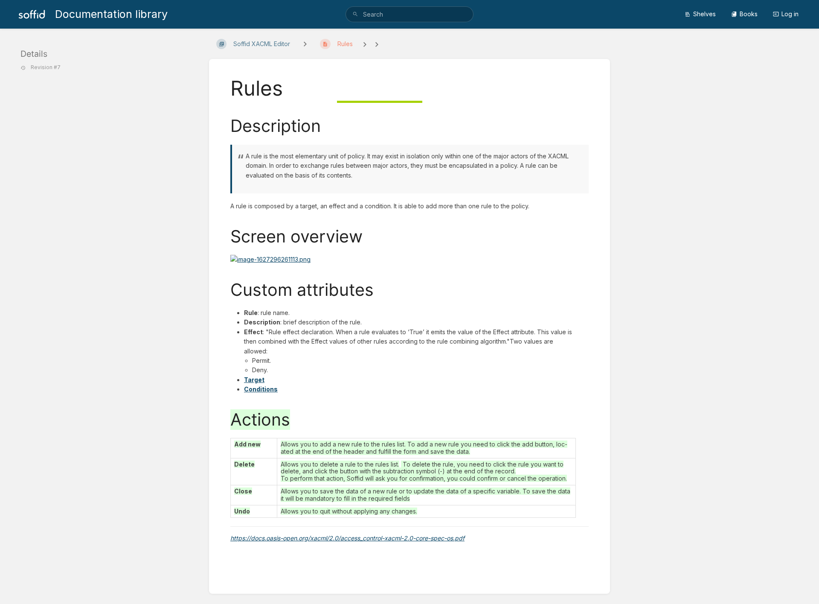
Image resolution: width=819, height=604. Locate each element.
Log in (790, 14)
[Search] (355, 14)
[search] (409, 14)
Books (749, 14)
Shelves (704, 14)
